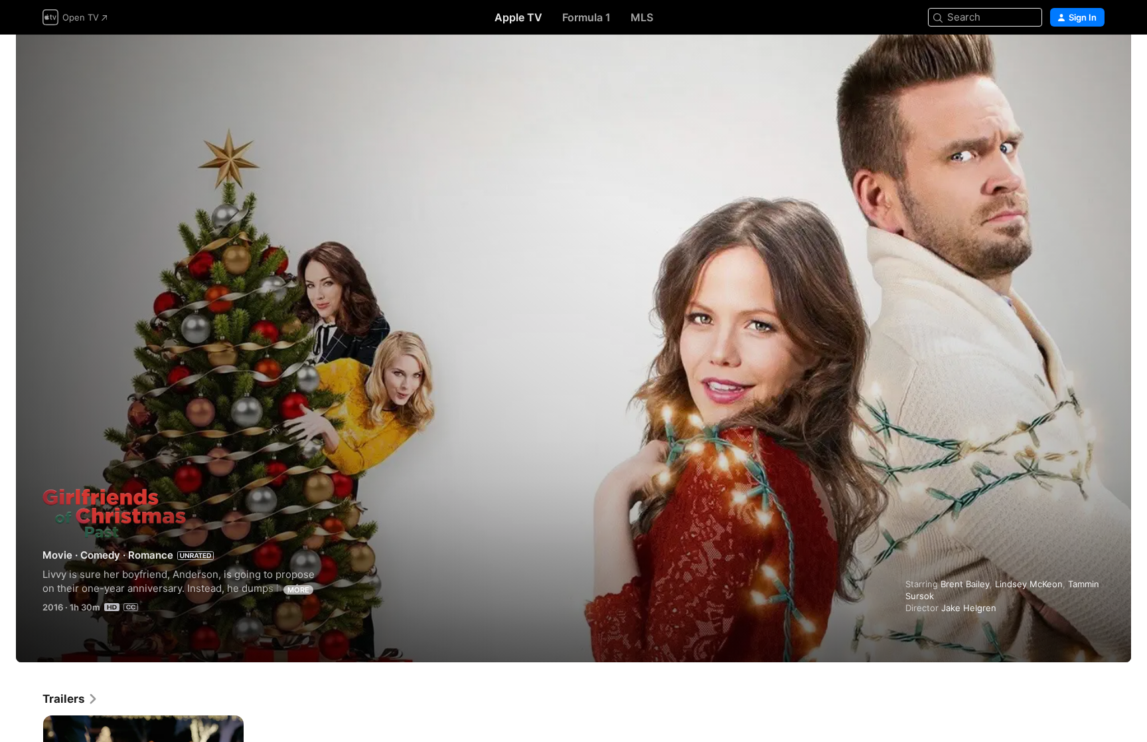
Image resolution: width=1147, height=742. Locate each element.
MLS (642, 17)
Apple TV (518, 17)
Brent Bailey (965, 584)
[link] (70, 699)
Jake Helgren (968, 608)
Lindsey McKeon (1029, 584)
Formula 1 (586, 17)
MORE (298, 590)
